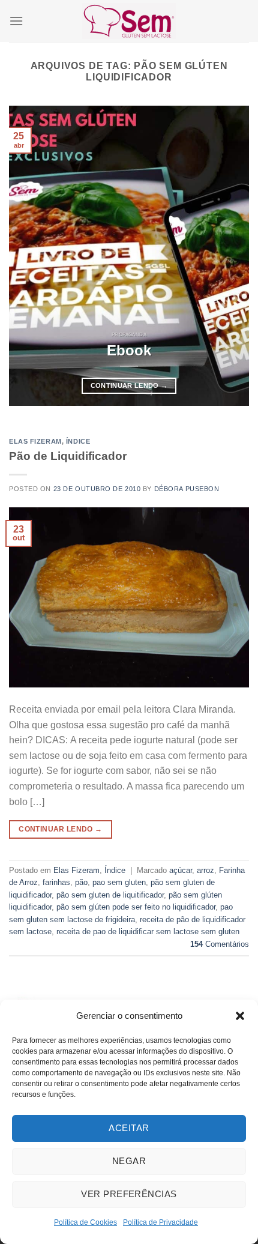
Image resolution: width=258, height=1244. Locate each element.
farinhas (56, 882)
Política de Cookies (85, 1222)
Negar (129, 1161)
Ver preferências (128, 1194)
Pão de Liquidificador (68, 456)
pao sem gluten (119, 882)
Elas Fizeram (35, 441)
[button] (240, 1016)
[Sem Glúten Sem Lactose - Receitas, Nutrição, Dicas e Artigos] (129, 21)
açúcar (180, 870)
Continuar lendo (129, 385)
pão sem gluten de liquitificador (110, 894)
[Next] (229, 256)
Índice (78, 441)
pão (81, 882)
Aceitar (129, 1128)
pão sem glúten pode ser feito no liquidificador (135, 906)
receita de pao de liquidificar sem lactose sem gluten (147, 931)
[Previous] (29, 256)
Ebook (129, 350)
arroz (205, 870)
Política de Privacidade (160, 1222)
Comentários (219, 944)
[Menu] (16, 20)
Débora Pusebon (187, 488)
